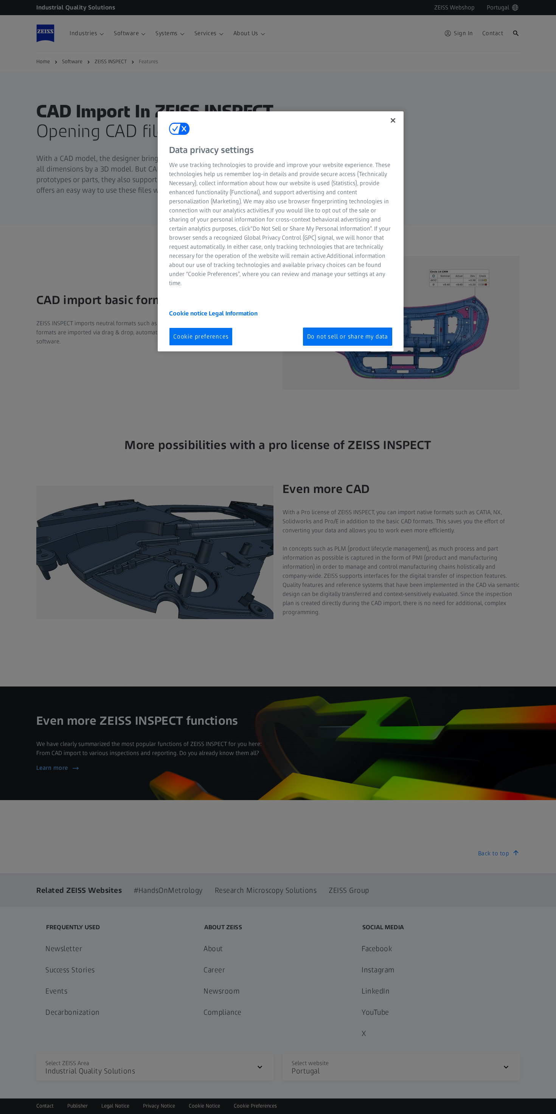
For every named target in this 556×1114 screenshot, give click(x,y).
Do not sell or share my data (347, 336)
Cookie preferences (200, 336)
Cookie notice (189, 313)
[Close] (393, 120)
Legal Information (233, 313)
